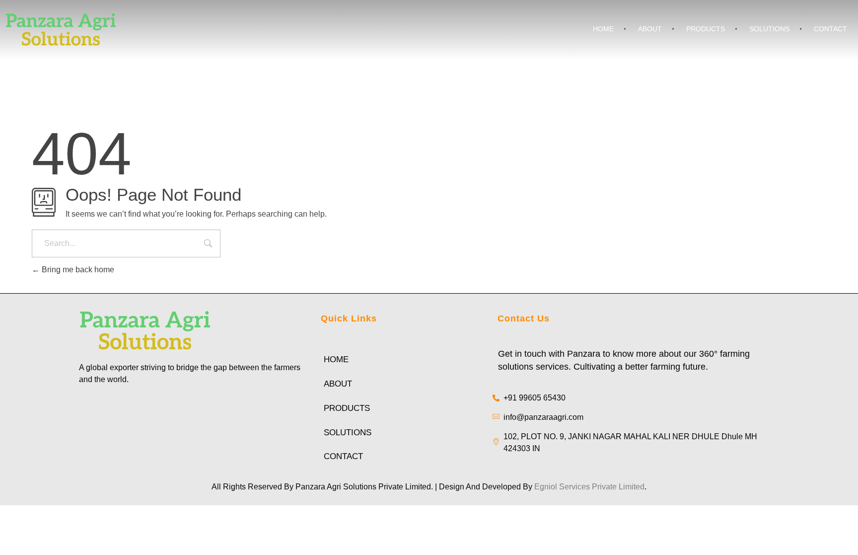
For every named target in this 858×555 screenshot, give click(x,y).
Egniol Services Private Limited (589, 486)
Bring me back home (77, 269)
